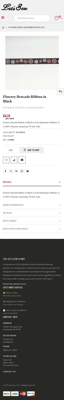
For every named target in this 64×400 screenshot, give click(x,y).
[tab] (32, 182)
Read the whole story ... (15, 284)
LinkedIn (16, 171)
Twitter (10, 171)
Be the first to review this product (29, 107)
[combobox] (32, 18)
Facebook (5, 171)
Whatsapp (22, 171)
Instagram (8, 342)
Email (27, 171)
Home (3, 27)
